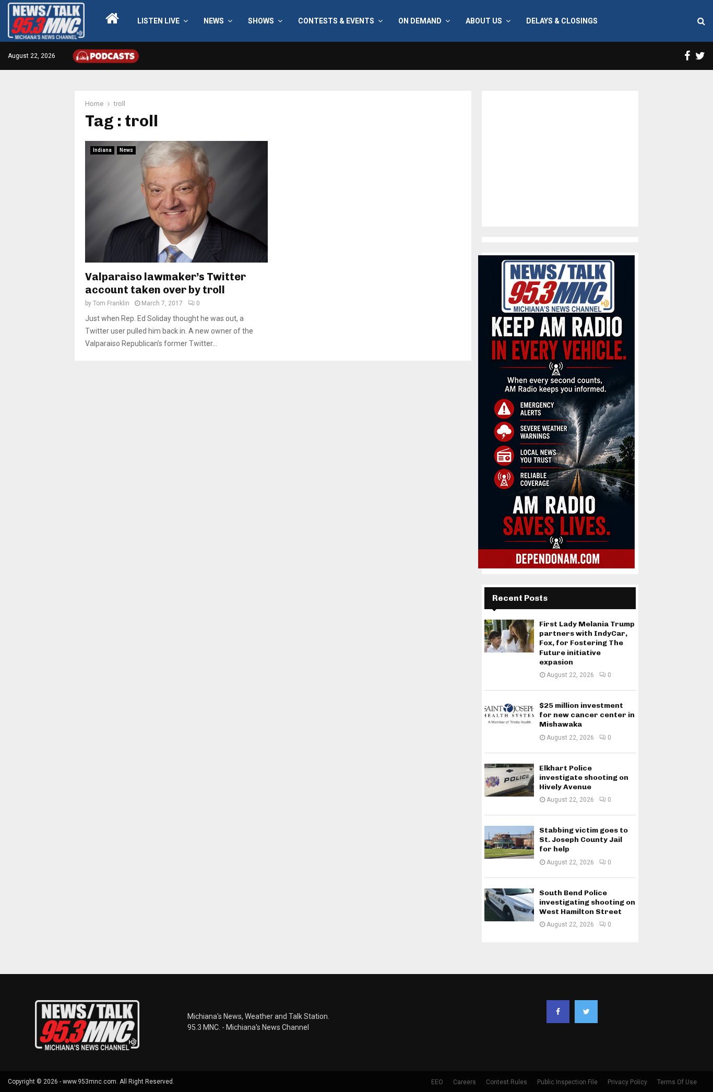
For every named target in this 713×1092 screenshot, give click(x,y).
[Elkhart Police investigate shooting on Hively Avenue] (509, 780)
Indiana (102, 150)
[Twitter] (586, 1011)
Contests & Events (336, 21)
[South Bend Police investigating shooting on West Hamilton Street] (509, 904)
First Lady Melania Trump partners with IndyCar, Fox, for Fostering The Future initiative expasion (587, 643)
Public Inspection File (567, 1082)
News (214, 21)
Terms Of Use (677, 1082)
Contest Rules (506, 1082)
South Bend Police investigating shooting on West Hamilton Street (587, 902)
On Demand (420, 21)
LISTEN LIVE (158, 21)
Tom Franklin (111, 303)
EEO (437, 1082)
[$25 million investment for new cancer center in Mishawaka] (509, 717)
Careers (464, 1082)
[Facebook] (557, 1011)
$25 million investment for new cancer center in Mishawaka (587, 715)
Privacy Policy (627, 1082)
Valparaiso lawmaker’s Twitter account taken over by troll (165, 283)
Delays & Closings (562, 21)
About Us (484, 21)
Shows (261, 21)
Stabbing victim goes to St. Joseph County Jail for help (583, 839)
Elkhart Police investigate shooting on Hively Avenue (583, 777)
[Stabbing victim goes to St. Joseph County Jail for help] (509, 842)
